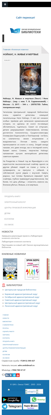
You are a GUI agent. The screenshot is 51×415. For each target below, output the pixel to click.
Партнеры (6, 335)
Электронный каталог (15, 202)
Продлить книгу (12, 196)
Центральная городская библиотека (20, 289)
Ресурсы (6, 328)
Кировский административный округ (21, 294)
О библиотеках (8, 325)
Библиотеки (7, 321)
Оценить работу (8, 331)
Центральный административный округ (22, 303)
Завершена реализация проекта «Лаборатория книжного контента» (22, 237)
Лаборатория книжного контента (16, 241)
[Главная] (25, 30)
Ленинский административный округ (21, 306)
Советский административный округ (21, 300)
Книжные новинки (20, 49)
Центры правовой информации (20, 207)
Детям (7, 213)
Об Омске (9, 224)
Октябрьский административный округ (22, 297)
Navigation (5, 4)
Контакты (6, 338)
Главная (6, 49)
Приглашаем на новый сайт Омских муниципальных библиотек (25, 246)
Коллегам (9, 219)
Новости (6, 318)
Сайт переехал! (25, 17)
